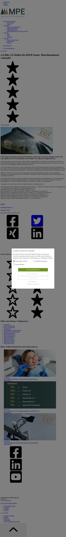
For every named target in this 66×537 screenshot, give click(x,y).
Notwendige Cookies (21, 261)
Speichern (33, 278)
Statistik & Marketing (41, 261)
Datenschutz (36, 284)
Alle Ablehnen (33, 274)
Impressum (29, 284)
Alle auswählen (33, 269)
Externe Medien (19, 264)
